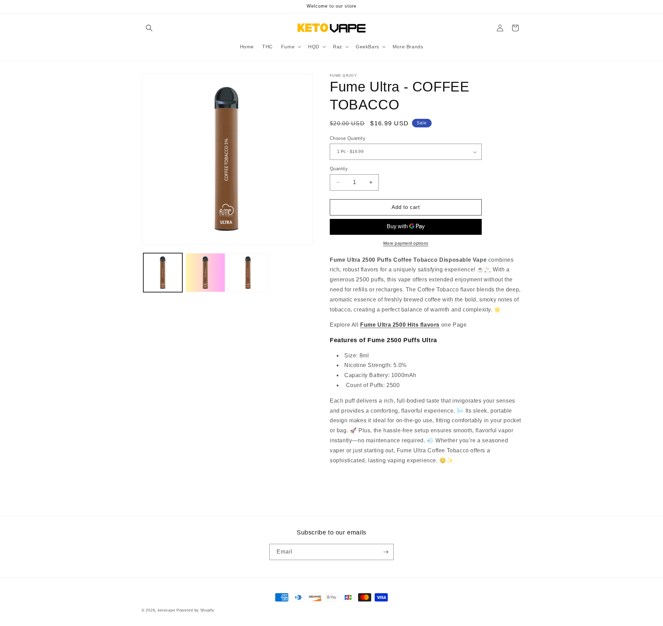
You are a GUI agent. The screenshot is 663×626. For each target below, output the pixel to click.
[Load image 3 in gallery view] (248, 272)
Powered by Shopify (195, 610)
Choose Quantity (347, 138)
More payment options (406, 243)
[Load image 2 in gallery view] (205, 272)
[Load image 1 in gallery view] (162, 272)
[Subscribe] (385, 552)
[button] (149, 28)
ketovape (166, 610)
